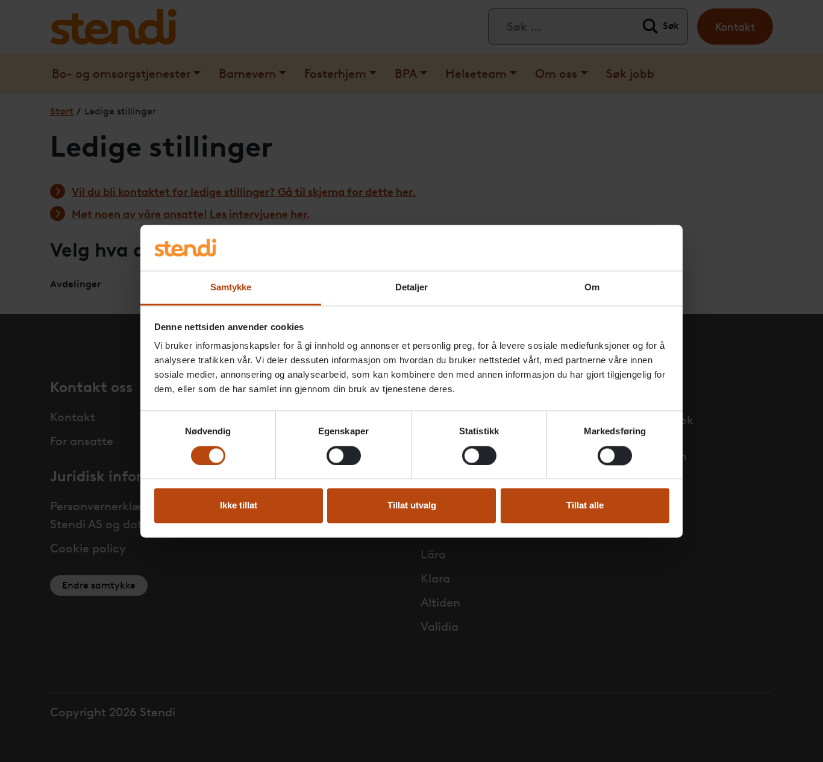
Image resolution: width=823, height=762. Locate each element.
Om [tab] (591, 288)
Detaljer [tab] (411, 288)
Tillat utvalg (411, 506)
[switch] (344, 455)
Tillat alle (585, 506)
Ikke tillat (238, 506)
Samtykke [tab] (231, 288)
